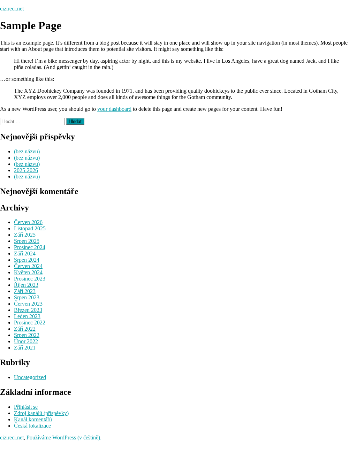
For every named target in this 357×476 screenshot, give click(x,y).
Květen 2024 (28, 272)
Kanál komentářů (33, 419)
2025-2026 (26, 170)
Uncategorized (30, 377)
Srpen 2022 (26, 335)
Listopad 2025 (30, 228)
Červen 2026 (28, 222)
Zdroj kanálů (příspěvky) (41, 413)
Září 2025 (25, 235)
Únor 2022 (26, 341)
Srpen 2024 (26, 260)
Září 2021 (25, 348)
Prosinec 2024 (29, 247)
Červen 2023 (28, 304)
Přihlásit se (26, 407)
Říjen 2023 (26, 285)
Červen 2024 (28, 266)
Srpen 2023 (26, 297)
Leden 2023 (27, 316)
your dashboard (114, 109)
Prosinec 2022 (29, 322)
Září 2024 (25, 253)
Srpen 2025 (26, 241)
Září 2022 (25, 329)
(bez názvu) (27, 151)
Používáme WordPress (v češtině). (63, 437)
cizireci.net (12, 8)
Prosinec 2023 (29, 279)
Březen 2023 (28, 310)
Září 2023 (25, 291)
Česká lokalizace (32, 426)
